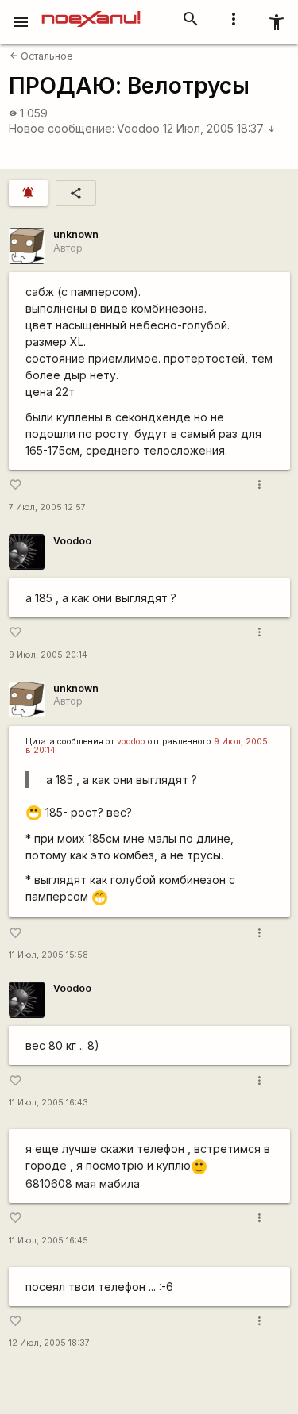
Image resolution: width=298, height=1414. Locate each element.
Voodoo (138, 128)
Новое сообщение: (61, 128)
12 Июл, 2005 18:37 (219, 128)
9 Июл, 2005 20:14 (48, 655)
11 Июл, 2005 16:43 (48, 1102)
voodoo (131, 741)
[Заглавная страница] (91, 11)
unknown (76, 234)
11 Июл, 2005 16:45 (48, 1240)
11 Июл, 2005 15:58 (48, 955)
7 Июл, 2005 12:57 (47, 507)
